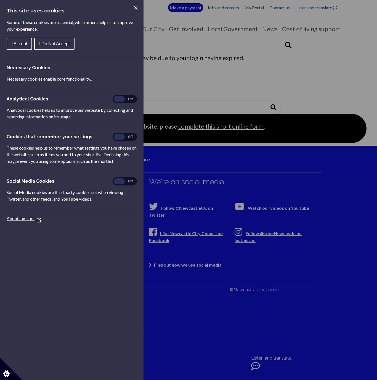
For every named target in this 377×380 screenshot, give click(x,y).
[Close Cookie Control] (135, 7)
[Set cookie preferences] (11, 369)
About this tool (24, 218)
